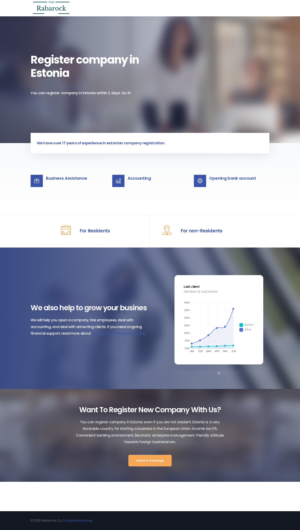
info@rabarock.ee (78, 520)
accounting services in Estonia (118, 333)
